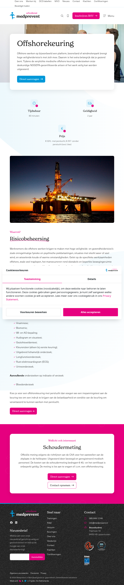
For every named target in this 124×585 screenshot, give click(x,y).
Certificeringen (54, 554)
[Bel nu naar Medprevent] (68, 16)
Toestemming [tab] (32, 279)
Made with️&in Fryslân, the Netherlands (29, 581)
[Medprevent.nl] (25, 15)
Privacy (43, 573)
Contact (50, 545)
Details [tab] (92, 279)
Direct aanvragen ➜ (23, 411)
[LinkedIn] (16, 522)
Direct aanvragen (29, 79)
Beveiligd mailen (22, 5)
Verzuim (51, 527)
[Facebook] (11, 522)
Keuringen (52, 531)
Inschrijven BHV (84, 15)
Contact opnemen (60, 485)
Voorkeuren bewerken (33, 312)
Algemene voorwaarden (19, 573)
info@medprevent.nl (98, 522)
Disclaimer (34, 573)
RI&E (49, 522)
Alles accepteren (90, 312)
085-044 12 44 (96, 518)
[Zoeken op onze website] (62, 16)
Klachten (51, 549)
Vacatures (51, 540)
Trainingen (52, 518)
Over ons (51, 536)
